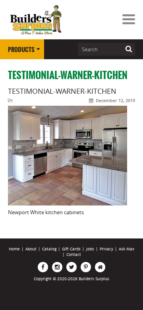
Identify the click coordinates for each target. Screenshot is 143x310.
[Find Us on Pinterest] (86, 267)
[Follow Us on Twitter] (71, 267)
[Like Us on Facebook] (43, 267)
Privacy (106, 249)
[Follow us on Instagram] (57, 267)
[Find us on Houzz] (100, 267)
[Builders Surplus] (36, 20)
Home (14, 249)
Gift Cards (71, 249)
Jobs (90, 249)
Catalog (49, 249)
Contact (73, 254)
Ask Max (126, 249)
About (31, 249)
